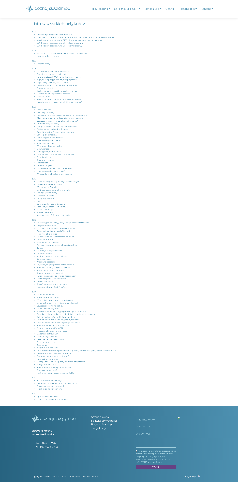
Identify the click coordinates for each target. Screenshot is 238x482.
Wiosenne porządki (46, 262)
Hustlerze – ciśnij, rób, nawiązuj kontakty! (55, 373)
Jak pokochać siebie (46, 225)
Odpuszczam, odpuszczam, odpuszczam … (57, 154)
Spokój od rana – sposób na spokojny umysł (57, 91)
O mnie (170, 8)
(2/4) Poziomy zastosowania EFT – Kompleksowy (59, 46)
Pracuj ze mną (99, 8)
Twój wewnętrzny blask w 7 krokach (53, 129)
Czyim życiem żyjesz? (46, 239)
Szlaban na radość (45, 212)
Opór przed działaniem (47, 396)
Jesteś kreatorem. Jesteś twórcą (52, 287)
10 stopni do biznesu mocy (49, 380)
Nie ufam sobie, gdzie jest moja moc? (54, 267)
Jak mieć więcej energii (47, 359)
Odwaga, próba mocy (47, 193)
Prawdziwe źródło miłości (48, 297)
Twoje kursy (98, 428)
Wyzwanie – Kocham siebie (49, 146)
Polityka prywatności (104, 420)
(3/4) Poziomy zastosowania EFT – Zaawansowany (60, 43)
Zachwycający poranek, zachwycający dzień (57, 245)
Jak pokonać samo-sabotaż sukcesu (54, 353)
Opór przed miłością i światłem (51, 204)
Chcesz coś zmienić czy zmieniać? (52, 399)
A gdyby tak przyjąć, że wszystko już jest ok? (57, 80)
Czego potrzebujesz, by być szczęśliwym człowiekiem (62, 115)
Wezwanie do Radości (47, 187)
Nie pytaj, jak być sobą (47, 234)
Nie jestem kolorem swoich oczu (52, 331)
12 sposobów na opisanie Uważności (54, 93)
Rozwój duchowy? (45, 209)
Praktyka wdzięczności (47, 364)
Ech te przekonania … (47, 135)
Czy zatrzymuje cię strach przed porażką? (56, 264)
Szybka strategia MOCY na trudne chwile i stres (58, 77)
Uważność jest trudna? (47, 334)
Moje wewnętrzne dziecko (49, 140)
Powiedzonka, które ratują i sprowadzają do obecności (62, 311)
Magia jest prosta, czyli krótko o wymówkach (57, 303)
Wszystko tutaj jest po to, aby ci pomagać (56, 228)
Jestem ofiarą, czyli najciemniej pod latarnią (57, 85)
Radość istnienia (44, 110)
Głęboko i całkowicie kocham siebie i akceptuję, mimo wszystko (66, 314)
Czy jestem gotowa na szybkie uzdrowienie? (57, 121)
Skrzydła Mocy (43, 64)
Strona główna (100, 417)
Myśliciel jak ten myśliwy (48, 242)
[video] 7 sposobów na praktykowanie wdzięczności (61, 362)
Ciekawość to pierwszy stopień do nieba (55, 237)
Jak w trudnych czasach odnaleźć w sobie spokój (59, 102)
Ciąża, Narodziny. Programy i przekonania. (56, 132)
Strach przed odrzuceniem (49, 389)
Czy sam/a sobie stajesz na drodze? (53, 356)
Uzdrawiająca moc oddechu (50, 137)
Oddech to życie (44, 165)
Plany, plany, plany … (46, 294)
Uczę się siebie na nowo (48, 56)
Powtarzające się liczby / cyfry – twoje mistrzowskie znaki (63, 222)
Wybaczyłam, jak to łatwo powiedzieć (54, 174)
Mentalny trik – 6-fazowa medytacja (53, 215)
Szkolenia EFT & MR (126, 8)
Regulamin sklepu (102, 424)
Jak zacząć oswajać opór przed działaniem (56, 276)
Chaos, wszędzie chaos (47, 336)
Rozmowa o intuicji (45, 143)
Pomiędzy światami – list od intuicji (52, 207)
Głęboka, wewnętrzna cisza (49, 250)
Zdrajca (40, 248)
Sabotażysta (42, 163)
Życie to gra (42, 345)
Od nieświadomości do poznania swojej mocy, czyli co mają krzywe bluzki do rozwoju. (76, 350)
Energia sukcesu (44, 157)
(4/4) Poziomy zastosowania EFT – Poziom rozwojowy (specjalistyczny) (69, 40)
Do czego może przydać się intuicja (53, 71)
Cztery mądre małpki (46, 342)
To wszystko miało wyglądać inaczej (53, 231)
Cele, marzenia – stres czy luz (50, 339)
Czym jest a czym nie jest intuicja (52, 74)
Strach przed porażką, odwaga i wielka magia (58, 181)
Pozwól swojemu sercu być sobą (52, 284)
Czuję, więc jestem (45, 198)
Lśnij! (39, 201)
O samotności (43, 149)
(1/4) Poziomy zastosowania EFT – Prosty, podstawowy (62, 53)
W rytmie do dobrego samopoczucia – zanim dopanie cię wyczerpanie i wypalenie (75, 37)
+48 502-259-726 (45, 443)
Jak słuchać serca (45, 281)
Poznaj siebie (186, 8)
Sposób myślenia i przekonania (51, 278)
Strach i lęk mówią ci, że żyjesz (50, 270)
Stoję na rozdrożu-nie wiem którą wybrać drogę (59, 99)
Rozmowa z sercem (46, 160)
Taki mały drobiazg (45, 112)
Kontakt (206, 8)
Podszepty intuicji (45, 88)
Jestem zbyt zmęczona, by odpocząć (54, 34)
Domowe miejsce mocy (48, 123)
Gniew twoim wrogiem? (48, 308)
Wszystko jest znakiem (47, 348)
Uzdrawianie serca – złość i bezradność (55, 168)
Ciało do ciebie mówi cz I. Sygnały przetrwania (58, 322)
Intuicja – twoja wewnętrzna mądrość (54, 367)
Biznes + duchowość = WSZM (50, 328)
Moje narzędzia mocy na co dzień (52, 82)
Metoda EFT (151, 8)
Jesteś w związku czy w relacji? (51, 171)
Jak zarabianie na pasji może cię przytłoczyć (57, 383)
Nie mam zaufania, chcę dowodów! (53, 325)
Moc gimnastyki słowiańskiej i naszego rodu (57, 126)
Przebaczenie (43, 96)
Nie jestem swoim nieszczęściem (52, 256)
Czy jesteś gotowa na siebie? (50, 306)
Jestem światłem (45, 253)
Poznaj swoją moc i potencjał (50, 386)
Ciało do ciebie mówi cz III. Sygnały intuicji (56, 317)
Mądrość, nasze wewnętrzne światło (53, 190)
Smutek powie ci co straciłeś (50, 273)
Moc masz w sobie (45, 195)
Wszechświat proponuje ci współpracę (55, 300)
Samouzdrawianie (45, 259)
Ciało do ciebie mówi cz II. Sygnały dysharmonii (58, 320)
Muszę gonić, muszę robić (48, 151)
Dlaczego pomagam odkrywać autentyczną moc (60, 118)
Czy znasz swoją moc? (47, 370)
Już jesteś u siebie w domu (49, 184)
